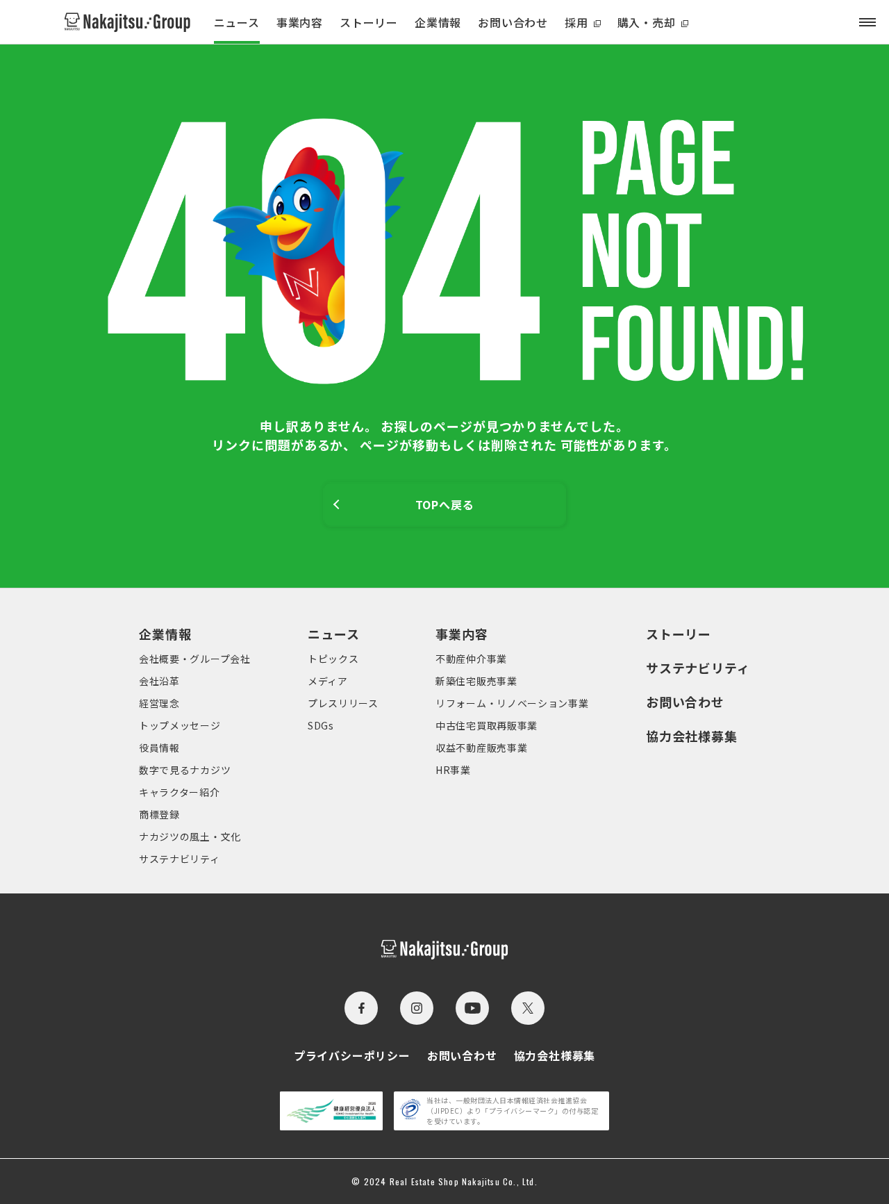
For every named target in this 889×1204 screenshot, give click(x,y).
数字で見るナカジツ (185, 770)
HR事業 (453, 770)
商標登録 (159, 814)
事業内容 (299, 22)
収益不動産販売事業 (481, 747)
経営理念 (159, 703)
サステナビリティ (179, 859)
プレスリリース (343, 703)
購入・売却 (646, 22)
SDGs (321, 725)
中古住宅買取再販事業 (486, 725)
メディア (328, 681)
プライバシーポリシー (352, 1055)
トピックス (333, 659)
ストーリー (369, 22)
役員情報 (159, 747)
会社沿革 (159, 681)
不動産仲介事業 (471, 659)
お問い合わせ (513, 22)
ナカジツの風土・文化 (190, 836)
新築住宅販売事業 (476, 681)
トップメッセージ (180, 725)
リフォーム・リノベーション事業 (512, 703)
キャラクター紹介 (179, 792)
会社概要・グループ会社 (195, 659)
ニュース (237, 22)
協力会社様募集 (692, 736)
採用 (576, 22)
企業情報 (438, 22)
